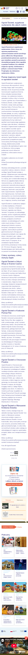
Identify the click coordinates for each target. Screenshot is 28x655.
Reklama (12, 11)
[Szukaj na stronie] (19, 8)
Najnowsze (20, 500)
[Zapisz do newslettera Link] (24, 11)
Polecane (8, 500)
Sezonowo (18, 548)
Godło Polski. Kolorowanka (16, 514)
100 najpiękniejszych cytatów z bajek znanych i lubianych (8, 553)
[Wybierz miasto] (22, 8)
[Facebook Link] (20, 11)
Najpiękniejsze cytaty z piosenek (20, 574)
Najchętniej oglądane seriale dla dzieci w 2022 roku (20, 600)
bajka (20, 527)
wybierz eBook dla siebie (14, 484)
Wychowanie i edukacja (7, 571)
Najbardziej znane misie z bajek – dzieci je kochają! (20, 552)
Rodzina (6, 548)
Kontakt (5, 11)
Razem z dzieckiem (6, 594)
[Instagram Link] (18, 11)
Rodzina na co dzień (19, 594)
